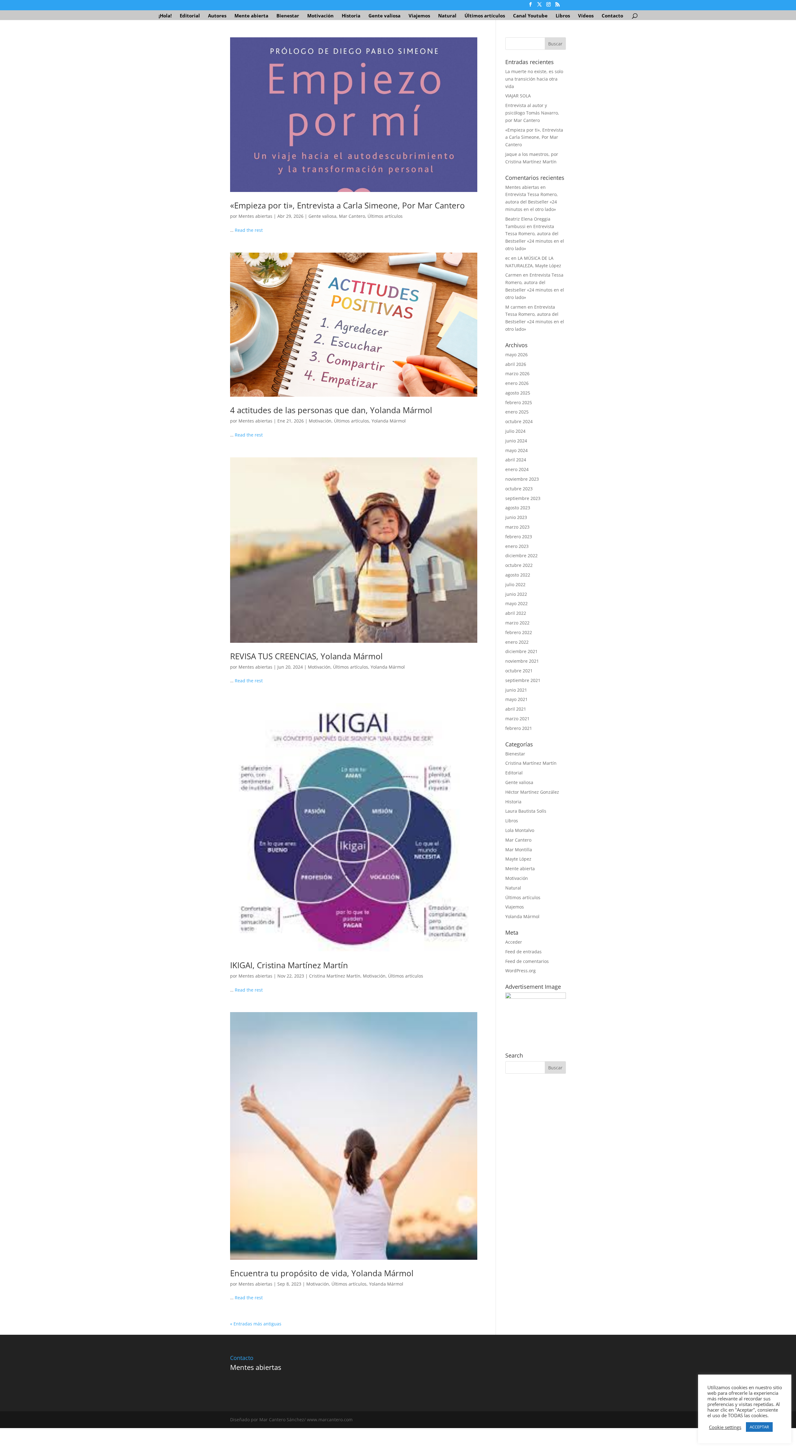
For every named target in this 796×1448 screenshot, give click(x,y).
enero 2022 (517, 642)
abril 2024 (515, 460)
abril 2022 (515, 613)
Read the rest (249, 230)
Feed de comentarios (527, 961)
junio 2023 (516, 517)
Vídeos (586, 16)
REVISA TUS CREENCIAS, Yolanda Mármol (306, 656)
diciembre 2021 (521, 651)
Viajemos (419, 16)
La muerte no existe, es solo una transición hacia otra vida (534, 78)
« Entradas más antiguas (255, 1324)
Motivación (320, 16)
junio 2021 (516, 690)
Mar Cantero (352, 216)
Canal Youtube (530, 16)
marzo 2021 (517, 719)
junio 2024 (516, 441)
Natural (447, 16)
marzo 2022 (517, 623)
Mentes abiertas (255, 216)
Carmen (513, 275)
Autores (217, 16)
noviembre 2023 (522, 479)
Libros (563, 16)
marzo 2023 (517, 527)
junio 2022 (516, 594)
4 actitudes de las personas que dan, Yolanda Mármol (331, 410)
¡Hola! (165, 16)
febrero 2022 (518, 632)
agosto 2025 (517, 393)
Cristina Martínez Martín (334, 976)
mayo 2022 (516, 603)
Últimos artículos (485, 16)
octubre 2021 (519, 671)
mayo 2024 (516, 450)
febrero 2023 (518, 536)
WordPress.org (520, 971)
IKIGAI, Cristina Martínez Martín (289, 965)
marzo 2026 (517, 373)
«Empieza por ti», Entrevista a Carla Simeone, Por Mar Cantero (347, 205)
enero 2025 (517, 412)
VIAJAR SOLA (518, 96)
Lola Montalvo (519, 830)
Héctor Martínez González (532, 792)
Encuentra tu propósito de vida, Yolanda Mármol (322, 1273)
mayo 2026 (516, 354)
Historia (351, 16)
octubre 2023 (519, 489)
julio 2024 (515, 431)
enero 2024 (517, 469)
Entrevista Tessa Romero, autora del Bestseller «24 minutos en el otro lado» (531, 201)
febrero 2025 (518, 402)
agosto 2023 (517, 508)
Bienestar (287, 16)
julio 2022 (515, 584)
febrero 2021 (518, 728)
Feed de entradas (523, 952)
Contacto (612, 16)
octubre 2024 (519, 421)
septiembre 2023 (522, 498)
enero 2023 (517, 546)
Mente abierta (251, 16)
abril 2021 (515, 709)
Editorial (190, 16)
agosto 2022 (517, 575)
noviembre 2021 (522, 661)
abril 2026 (515, 364)
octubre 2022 (519, 565)
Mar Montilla (518, 849)
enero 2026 (517, 383)
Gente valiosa (384, 16)
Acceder (513, 942)
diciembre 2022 (521, 555)
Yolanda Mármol (389, 421)
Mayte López (518, 859)
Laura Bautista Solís (525, 811)
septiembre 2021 (522, 680)
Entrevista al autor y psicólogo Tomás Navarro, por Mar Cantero (532, 112)
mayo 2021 (516, 699)
